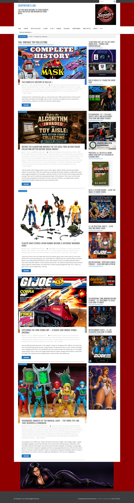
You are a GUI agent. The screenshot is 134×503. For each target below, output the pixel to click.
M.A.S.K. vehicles (51, 89)
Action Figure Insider (65, 154)
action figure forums (40, 154)
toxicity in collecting (33, 162)
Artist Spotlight (36, 28)
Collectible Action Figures (44, 428)
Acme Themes (116, 499)
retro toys (59, 89)
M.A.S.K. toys (42, 89)
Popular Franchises (25, 32)
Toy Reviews (33, 91)
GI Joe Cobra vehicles (35, 339)
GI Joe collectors (47, 339)
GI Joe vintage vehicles (32, 341)
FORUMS (26, 28)
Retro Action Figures (33, 252)
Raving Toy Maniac (27, 160)
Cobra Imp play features (44, 337)
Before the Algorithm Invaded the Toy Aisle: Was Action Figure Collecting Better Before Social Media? (51, 148)
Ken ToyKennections (54, 87)
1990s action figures (54, 152)
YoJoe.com (73, 164)
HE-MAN (45, 28)
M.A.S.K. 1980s (76, 87)
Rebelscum (36, 160)
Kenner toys (64, 87)
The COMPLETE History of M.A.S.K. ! (37, 82)
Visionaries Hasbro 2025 (71, 434)
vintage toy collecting (63, 91)
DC (101, 28)
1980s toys (63, 85)
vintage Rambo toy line (47, 252)
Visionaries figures (58, 434)
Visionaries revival (73, 436)
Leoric (46, 430)
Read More (26, 105)
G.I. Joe (46, 87)
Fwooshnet (75, 156)
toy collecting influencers (48, 162)
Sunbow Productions (41, 432)
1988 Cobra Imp (54, 335)
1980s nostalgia (55, 85)
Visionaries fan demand (45, 434)
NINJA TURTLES (87, 28)
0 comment (28, 93)
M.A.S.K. (70, 87)
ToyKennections (42, 91)
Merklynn (64, 430)
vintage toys (74, 91)
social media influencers (62, 160)
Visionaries (66, 432)
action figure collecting (68, 152)
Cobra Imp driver (32, 337)
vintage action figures (35, 164)
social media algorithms (47, 160)
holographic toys (38, 430)
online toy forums (74, 158)
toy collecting (67, 89)
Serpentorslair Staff (41, 85)
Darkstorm (65, 428)
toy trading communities (64, 162)
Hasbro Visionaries (27, 430)
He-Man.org (32, 158)
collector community (48, 156)
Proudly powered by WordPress (87, 499)
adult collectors (30, 428)
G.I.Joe (52, 28)
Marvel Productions (55, 430)
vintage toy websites (63, 164)
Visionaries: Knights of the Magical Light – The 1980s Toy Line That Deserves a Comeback (50, 422)
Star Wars (67, 28)
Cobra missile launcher (68, 337)
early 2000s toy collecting (63, 156)
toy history (76, 89)
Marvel (96, 28)
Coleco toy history (50, 250)
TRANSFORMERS (76, 28)
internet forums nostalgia (44, 158)
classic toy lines (39, 87)
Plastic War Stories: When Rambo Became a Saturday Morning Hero (51, 244)
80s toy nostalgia (64, 335)
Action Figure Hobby (53, 154)
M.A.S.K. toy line (34, 89)
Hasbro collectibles (75, 428)
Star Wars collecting (76, 160)
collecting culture (35, 156)
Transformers (52, 91)
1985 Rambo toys (64, 248)
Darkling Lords (56, 428)
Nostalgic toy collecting (60, 158)
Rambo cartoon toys (63, 250)
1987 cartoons (62, 426)
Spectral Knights (30, 432)
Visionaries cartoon (32, 434)
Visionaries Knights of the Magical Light (33, 436)
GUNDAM (58, 28)
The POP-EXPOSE (23, 47)
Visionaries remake (62, 436)
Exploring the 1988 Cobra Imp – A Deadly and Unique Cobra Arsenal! (49, 331)
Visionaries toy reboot (28, 438)
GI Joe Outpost (69, 339)
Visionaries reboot (51, 436)
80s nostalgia (71, 85)
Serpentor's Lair (27, 5)
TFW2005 (24, 162)
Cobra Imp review (56, 337)
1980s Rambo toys (53, 248)
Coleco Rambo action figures (35, 250)
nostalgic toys (71, 430)
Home (19, 28)
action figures (29, 87)
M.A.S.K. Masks (25, 89)
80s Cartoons (71, 426)
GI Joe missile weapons (58, 339)
